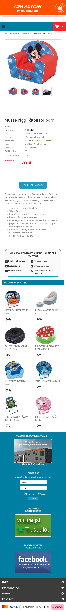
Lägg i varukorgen (33, 185)
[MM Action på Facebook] (33, 562)
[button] (60, 8)
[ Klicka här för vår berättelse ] (33, 464)
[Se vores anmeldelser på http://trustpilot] (33, 525)
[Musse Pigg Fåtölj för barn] (33, 62)
